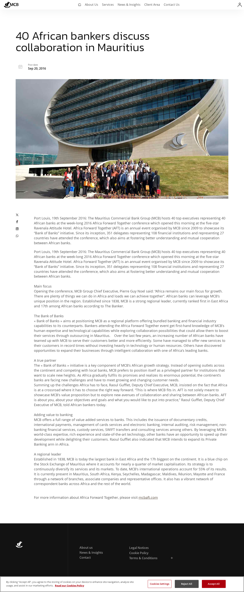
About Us (91, 4)
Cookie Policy (138, 553)
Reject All (186, 584)
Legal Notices (139, 548)
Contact (85, 557)
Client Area (152, 4)
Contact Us (172, 4)
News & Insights (129, 4)
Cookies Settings (159, 584)
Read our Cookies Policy (69, 585)
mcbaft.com (148, 497)
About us (86, 547)
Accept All (214, 584)
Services (108, 4)
